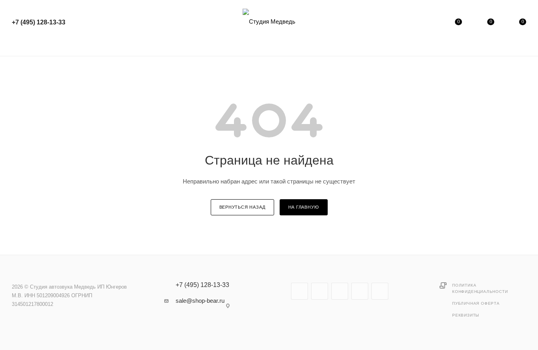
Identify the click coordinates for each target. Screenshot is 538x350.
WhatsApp (379, 291)
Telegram (319, 291)
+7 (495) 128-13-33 (38, 22)
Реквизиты (465, 315)
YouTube (339, 291)
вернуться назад (242, 207)
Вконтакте (299, 291)
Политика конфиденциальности (480, 288)
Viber (359, 291)
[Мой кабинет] (426, 23)
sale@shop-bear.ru (200, 300)
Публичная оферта (476, 303)
